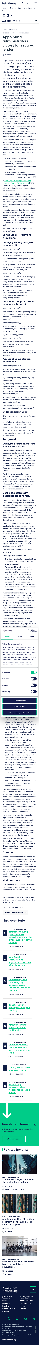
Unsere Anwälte (26, 1300)
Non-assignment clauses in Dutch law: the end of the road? (19, 1048)
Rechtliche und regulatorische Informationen (14, 1331)
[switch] (34, 678)
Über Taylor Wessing (7, 1297)
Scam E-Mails (29, 1335)
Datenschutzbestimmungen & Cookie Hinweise (17, 1327)
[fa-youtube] (24, 1319)
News (4, 1300)
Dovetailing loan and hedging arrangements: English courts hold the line (19, 985)
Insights (29, 8)
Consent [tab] (7, 636)
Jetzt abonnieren (19, 1124)
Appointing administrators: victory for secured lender (19, 1088)
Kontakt (23, 1309)
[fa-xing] (32, 1319)
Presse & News (8, 1309)
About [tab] (32, 636)
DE (28, 3)
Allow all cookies (19, 701)
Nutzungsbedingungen (11, 1335)
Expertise (6, 1303)
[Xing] (11, 15)
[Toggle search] (22, 3)
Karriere (5, 1311)
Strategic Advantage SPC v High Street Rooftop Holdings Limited (17, 182)
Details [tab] (19, 636)
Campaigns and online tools (26, 1297)
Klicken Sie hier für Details (19, 1174)
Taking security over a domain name (20, 1068)
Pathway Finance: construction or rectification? (18, 1027)
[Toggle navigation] (36, 3)
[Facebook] (7, 15)
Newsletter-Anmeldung (10, 1289)
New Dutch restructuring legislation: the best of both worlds (20, 961)
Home (4, 8)
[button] (22, 3)
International (25, 1303)
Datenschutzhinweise (10, 1324)
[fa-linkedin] (15, 1319)
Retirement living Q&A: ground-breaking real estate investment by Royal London (20, 937)
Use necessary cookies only (19, 713)
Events (22, 1306)
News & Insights (16, 8)
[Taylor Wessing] (9, 3)
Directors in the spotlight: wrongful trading (19, 1007)
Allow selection (19, 707)
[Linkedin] (3, 15)
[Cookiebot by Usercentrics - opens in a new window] (28, 631)
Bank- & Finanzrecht (14, 912)
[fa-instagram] (7, 1319)
